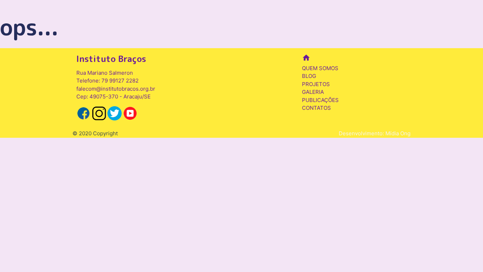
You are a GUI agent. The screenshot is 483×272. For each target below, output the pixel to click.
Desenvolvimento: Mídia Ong (375, 133)
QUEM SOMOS (320, 68)
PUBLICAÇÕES (320, 100)
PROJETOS (316, 84)
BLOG (309, 76)
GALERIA (313, 92)
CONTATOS (316, 107)
